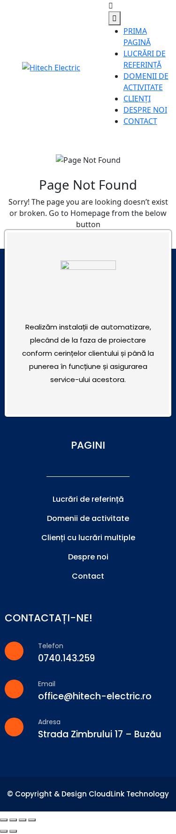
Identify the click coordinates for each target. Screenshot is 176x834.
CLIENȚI (137, 98)
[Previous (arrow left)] (4, 831)
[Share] (13, 820)
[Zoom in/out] (32, 820)
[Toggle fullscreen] (22, 820)
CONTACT (140, 121)
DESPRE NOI (145, 110)
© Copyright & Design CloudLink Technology (88, 794)
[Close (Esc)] (4, 820)
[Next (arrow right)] (13, 831)
